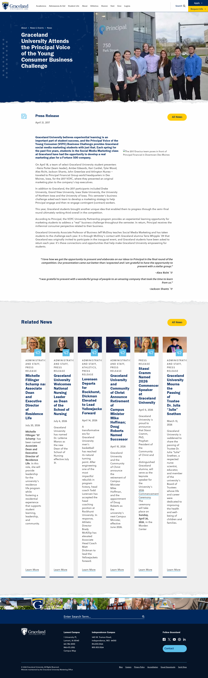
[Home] (33, 631)
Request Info (197, 8)
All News (177, 117)
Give (119, 6)
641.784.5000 (69, 644)
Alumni (104, 6)
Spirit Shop (182, 667)
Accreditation (152, 667)
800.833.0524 (98, 647)
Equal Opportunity (168, 667)
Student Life (73, 6)
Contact (169, 648)
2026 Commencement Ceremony (149, 494)
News (49, 27)
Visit (112, 6)
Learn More (32, 569)
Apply (197, 3)
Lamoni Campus (72, 632)
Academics (41, 6)
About (84, 6)
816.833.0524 (97, 644)
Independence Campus (103, 632)
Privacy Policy (139, 667)
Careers (128, 667)
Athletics (94, 6)
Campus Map (70, 650)
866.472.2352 (69, 647)
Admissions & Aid (57, 6)
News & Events (37, 27)
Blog (121, 667)
